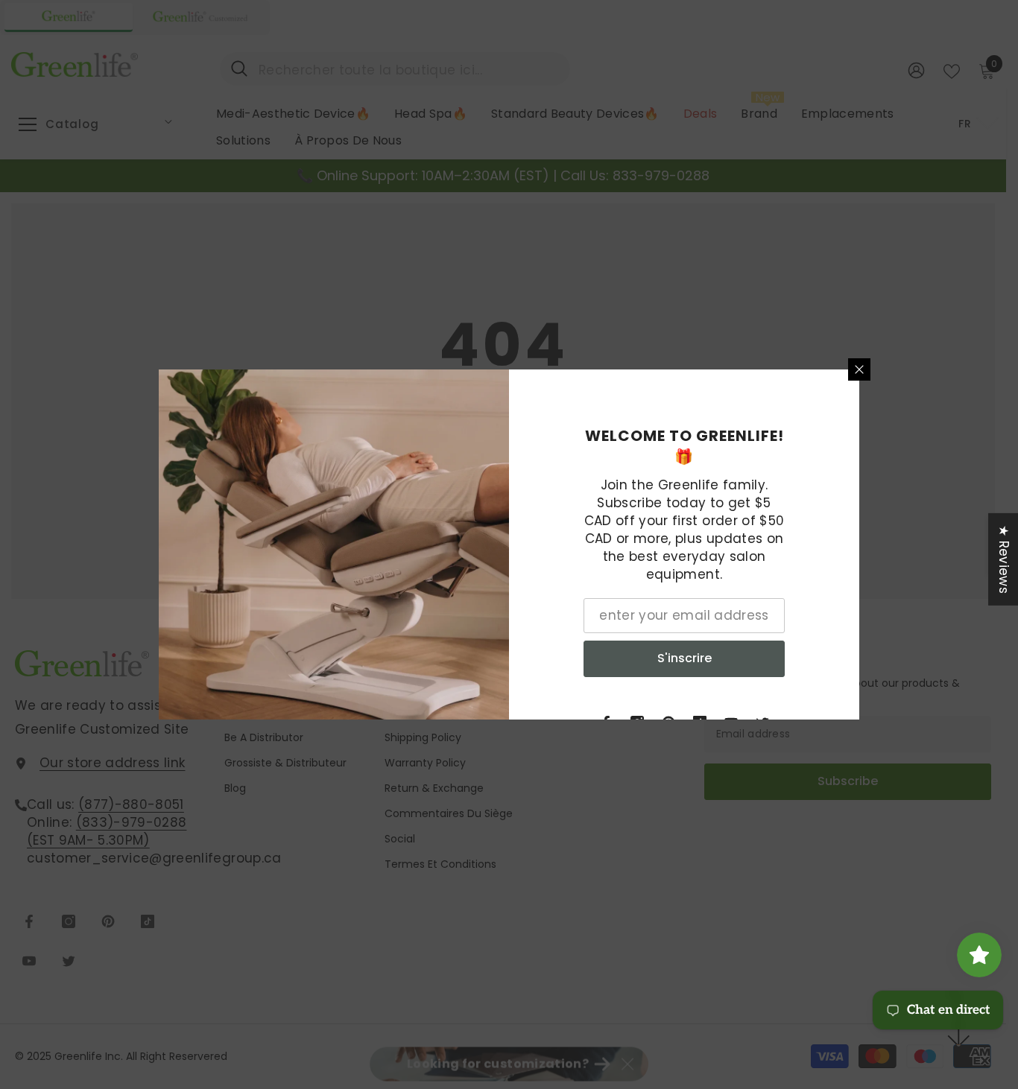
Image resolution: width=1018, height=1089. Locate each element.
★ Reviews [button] (1004, 559)
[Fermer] (859, 369)
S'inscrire (684, 658)
